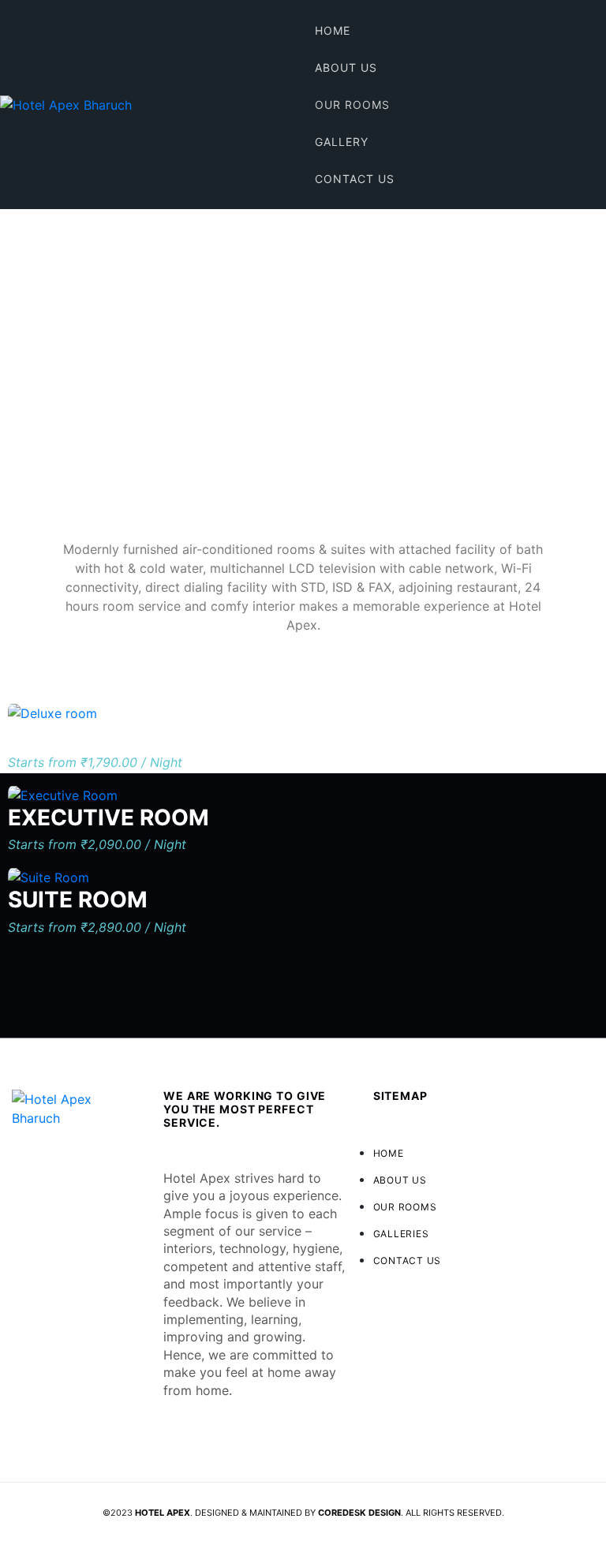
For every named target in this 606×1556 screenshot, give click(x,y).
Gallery (341, 141)
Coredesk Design (359, 1512)
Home (332, 30)
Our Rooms (352, 104)
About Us (346, 67)
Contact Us (355, 178)
